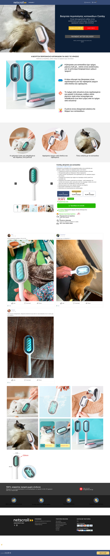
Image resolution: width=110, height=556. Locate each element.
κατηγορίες (31, 2)
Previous (16, 184)
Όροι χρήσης (58, 521)
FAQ (77, 521)
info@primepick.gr (38, 524)
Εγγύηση (57, 528)
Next (51, 184)
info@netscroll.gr (88, 489)
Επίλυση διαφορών (60, 525)
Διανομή (57, 529)
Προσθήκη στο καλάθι (77, 205)
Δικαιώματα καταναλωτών (61, 524)
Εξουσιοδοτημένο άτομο (61, 522)
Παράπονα (58, 526)
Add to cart (102, 553)
